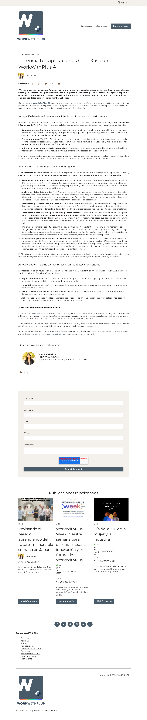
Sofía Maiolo (30, 75)
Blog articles (101, 26)
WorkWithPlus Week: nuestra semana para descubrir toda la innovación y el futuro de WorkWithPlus (71, 544)
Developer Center (29, 656)
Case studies (86, 26)
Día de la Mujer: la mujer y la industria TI (110, 534)
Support (24, 643)
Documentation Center (31, 648)
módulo (37, 103)
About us (25, 641)
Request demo (27, 646)
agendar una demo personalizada (46, 334)
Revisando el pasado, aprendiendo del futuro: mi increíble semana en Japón (35, 539)
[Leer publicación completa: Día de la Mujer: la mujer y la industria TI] (111, 509)
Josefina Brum (69, 571)
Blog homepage (121, 26)
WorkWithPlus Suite (30, 654)
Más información (29, 601)
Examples (25, 651)
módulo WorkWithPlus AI (33, 313)
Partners (25, 638)
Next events (26, 659)
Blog (26, 372)
